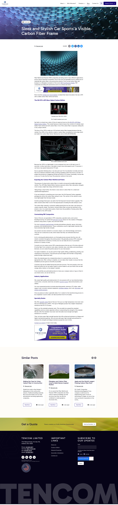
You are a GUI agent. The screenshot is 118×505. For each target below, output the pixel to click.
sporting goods (64, 282)
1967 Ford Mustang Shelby (67, 83)
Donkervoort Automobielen (50, 95)
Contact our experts (40, 323)
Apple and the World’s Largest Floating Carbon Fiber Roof (84, 382)
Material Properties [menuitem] (56, 450)
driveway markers (63, 288)
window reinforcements (40, 290)
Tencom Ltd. (39, 46)
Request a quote (109, 3)
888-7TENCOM (31, 449)
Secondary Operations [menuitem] (57, 453)
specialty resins (44, 302)
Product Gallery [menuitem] (55, 447)
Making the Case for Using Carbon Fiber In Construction (32, 382)
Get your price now (88, 424)
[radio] (81, 454)
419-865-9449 (28, 450)
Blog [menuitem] (88, 3)
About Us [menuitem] (53, 444)
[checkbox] (87, 454)
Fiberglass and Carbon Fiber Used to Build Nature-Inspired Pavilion (58, 383)
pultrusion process (58, 219)
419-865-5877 (29, 447)
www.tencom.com (25, 460)
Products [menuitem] (81, 3)
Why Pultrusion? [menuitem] (71, 3)
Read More (27, 404)
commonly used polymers (47, 224)
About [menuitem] (62, 3)
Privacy (30, 460)
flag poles (77, 288)
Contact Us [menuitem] (95, 3)
